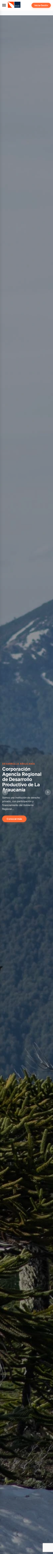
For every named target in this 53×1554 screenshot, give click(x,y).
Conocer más (14, 818)
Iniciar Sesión (41, 5)
